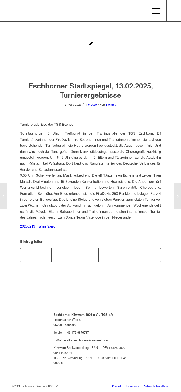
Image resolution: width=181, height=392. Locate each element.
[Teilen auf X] (43, 255)
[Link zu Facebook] (173, 10)
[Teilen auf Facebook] (28, 255)
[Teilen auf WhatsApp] (59, 255)
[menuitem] (154, 10)
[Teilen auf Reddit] (137, 255)
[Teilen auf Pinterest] (75, 255)
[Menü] (154, 10)
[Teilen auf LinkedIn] (90, 255)
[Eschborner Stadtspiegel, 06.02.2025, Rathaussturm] (3, 196)
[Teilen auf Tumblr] (106, 255)
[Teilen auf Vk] (121, 255)
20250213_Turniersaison (38, 226)
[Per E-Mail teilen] (153, 255)
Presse (92, 104)
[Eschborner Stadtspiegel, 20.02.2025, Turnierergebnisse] (177, 196)
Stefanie (111, 104)
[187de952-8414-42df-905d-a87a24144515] (90, 56)
